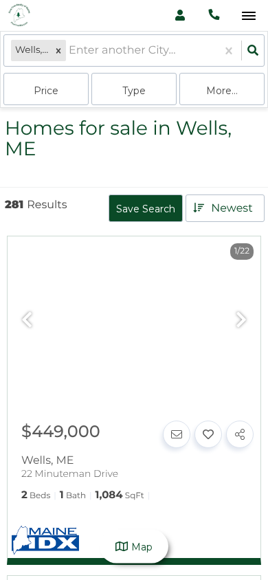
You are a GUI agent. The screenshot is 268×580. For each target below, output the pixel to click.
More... (222, 91)
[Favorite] (208, 434)
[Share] (240, 434)
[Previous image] (27, 320)
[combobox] (70, 50)
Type (134, 91)
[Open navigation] (248, 16)
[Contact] (176, 434)
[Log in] (179, 15)
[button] (58, 50)
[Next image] (241, 320)
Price (46, 91)
